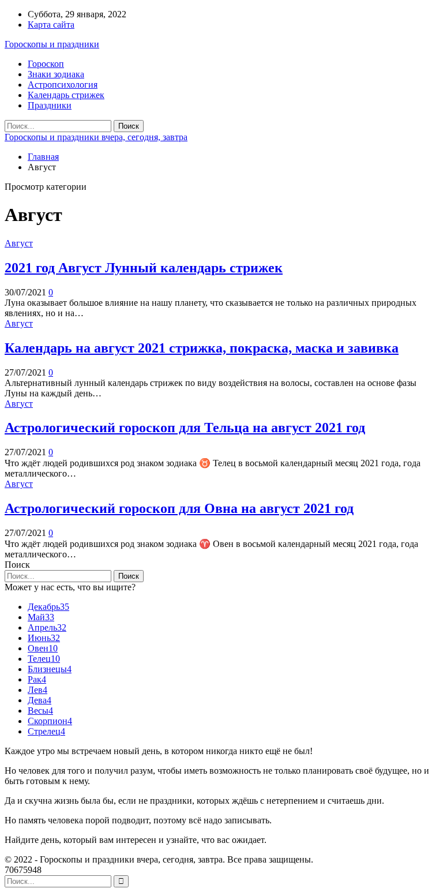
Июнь (44, 638)
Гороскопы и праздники (52, 44)
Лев (37, 690)
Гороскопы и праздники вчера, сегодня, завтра (96, 137)
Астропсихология (62, 84)
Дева (39, 700)
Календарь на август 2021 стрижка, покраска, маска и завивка (202, 347)
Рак (37, 679)
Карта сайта (51, 24)
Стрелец (46, 731)
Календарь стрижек (66, 95)
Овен (43, 648)
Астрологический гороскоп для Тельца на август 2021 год (185, 427)
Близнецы (50, 669)
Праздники (50, 105)
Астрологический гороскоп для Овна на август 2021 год (179, 508)
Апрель (47, 627)
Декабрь (48, 607)
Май (41, 617)
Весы (40, 710)
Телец (44, 659)
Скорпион (50, 721)
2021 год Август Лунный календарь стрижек (144, 267)
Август (19, 243)
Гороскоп (46, 64)
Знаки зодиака (56, 74)
